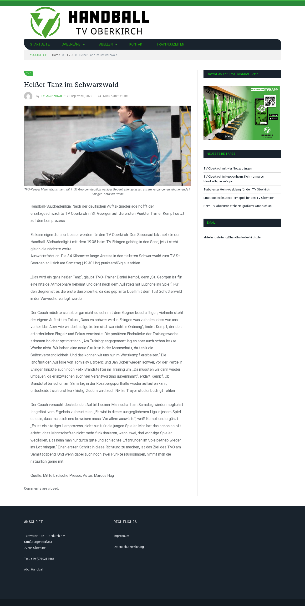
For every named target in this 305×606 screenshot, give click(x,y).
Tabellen (105, 44)
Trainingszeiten (170, 44)
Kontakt (136, 44)
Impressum (121, 536)
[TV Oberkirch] (89, 22)
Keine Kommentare (115, 96)
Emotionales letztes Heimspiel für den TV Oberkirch (238, 198)
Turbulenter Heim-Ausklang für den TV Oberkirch (236, 189)
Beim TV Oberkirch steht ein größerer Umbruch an (237, 206)
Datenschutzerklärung (129, 547)
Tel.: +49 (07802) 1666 (39, 558)
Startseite (40, 44)
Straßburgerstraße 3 (38, 542)
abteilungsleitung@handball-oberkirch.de (231, 237)
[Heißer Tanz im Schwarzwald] (107, 146)
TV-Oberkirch (51, 96)
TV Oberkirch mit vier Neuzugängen (227, 168)
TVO (28, 73)
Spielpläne (71, 44)
